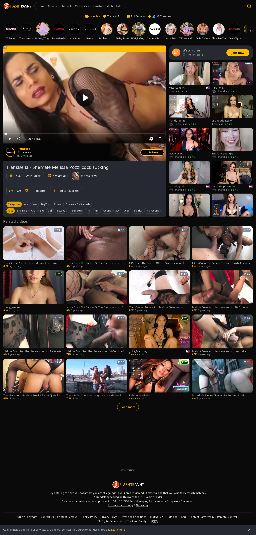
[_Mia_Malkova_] (159, 335)
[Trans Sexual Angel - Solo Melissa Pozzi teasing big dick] (159, 291)
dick (50, 210)
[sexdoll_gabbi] (189, 176)
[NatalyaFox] (189, 143)
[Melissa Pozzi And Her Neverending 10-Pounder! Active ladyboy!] (222, 291)
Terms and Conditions (133, 517)
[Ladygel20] (232, 209)
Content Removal (67, 517)
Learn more (118, 529)
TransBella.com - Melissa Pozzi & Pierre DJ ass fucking (33, 395)
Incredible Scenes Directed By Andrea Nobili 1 (219, 395)
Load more (128, 407)
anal (33, 210)
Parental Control (227, 517)
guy (117, 210)
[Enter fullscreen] (160, 139)
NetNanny (142, 505)
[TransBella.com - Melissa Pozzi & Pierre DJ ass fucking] (33, 379)
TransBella (23, 148)
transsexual (76, 210)
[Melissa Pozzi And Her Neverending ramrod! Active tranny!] (222, 335)
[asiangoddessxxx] (232, 110)
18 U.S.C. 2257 (158, 517)
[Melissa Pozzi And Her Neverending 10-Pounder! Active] (96, 335)
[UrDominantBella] (159, 379)
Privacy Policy (109, 517)
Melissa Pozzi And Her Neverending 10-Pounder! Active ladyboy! (222, 307)
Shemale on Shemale (78, 204)
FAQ (183, 517)
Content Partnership (201, 517)
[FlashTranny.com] (17, 6)
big (42, 210)
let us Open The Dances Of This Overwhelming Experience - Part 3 (222, 263)
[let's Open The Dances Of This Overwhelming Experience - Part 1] (159, 247)
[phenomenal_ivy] (189, 209)
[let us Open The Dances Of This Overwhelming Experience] (96, 247)
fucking (107, 210)
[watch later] (8, 230)
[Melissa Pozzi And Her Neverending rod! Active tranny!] (33, 335)
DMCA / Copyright (26, 517)
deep (126, 210)
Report (40, 191)
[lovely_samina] (33, 291)
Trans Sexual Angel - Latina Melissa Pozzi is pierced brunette (33, 263)
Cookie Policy (89, 517)
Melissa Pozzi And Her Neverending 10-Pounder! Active (96, 351)
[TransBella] (10, 152)
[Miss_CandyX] (189, 77)
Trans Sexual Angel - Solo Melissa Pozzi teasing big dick (159, 307)
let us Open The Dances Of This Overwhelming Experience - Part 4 (96, 307)
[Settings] (151, 139)
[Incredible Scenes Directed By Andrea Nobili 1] (222, 379)
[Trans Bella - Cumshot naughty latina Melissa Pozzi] (96, 379)
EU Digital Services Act (111, 521)
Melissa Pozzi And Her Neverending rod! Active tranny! (33, 351)
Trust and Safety (136, 521)
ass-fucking (152, 210)
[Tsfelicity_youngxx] (232, 143)
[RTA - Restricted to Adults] (154, 521)
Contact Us (47, 517)
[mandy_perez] (189, 110)
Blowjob (57, 204)
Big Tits (45, 204)
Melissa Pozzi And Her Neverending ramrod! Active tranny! (222, 351)
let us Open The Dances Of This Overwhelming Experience (96, 263)
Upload (173, 517)
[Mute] (18, 139)
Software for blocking (120, 505)
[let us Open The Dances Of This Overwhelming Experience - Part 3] (222, 247)
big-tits (137, 210)
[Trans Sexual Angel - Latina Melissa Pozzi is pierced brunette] (33, 247)
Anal (26, 204)
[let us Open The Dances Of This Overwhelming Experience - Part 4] (96, 291)
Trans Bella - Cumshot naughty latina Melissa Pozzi (96, 395)
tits (89, 210)
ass (97, 210)
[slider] (85, 134)
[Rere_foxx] (232, 77)
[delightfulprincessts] (232, 176)
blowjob (60, 210)
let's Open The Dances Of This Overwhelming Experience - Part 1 (159, 263)
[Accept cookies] (249, 529)
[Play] (85, 98)
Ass (35, 204)
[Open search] (249, 6)
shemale (22, 210)
